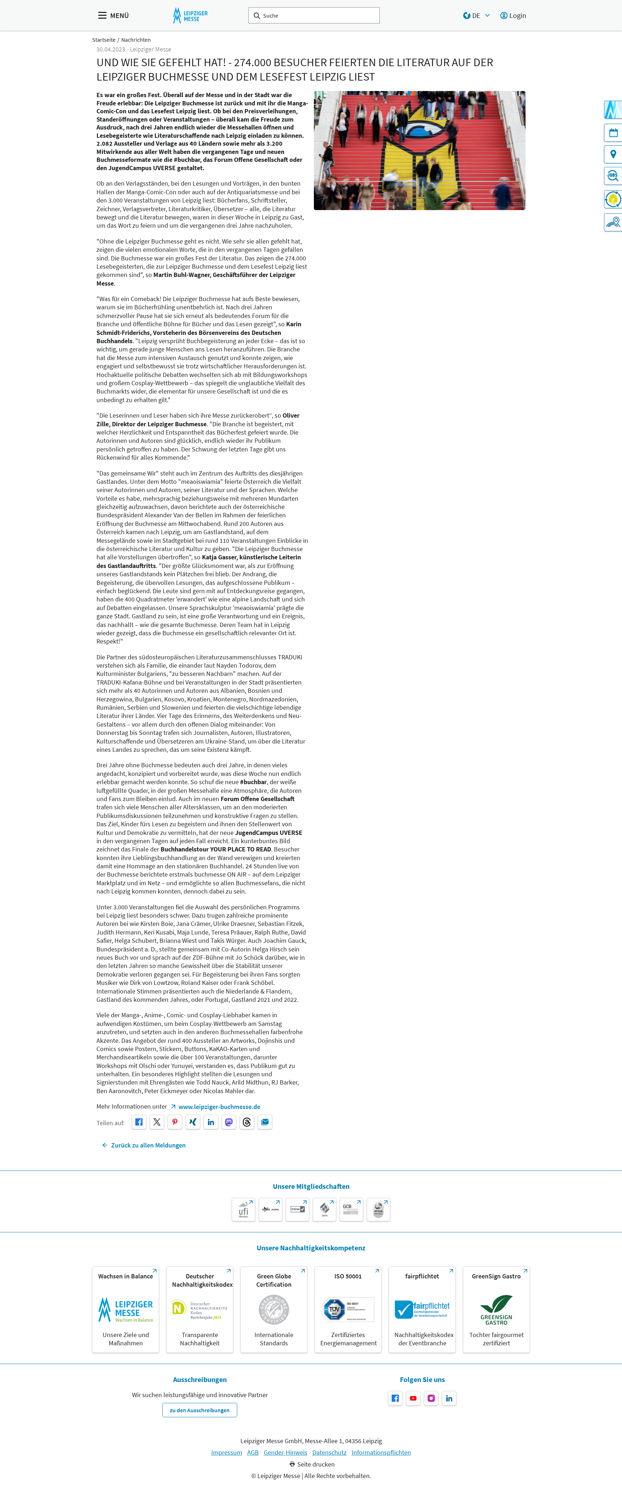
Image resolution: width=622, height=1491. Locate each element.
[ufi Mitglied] (243, 1209)
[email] (265, 1122)
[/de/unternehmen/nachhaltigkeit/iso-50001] (348, 1310)
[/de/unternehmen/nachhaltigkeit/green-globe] (274, 1310)
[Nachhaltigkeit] (613, 199)
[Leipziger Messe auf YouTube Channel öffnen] (413, 1398)
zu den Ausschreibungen (200, 1410)
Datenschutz (329, 1452)
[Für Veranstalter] (613, 222)
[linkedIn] (211, 1122)
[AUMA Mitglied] (270, 1209)
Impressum (226, 1452)
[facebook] (139, 1122)
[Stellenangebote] (613, 176)
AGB (253, 1452)
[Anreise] (613, 154)
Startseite (104, 39)
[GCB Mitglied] (351, 1209)
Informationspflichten (381, 1452)
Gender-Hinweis (285, 1452)
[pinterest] (175, 1122)
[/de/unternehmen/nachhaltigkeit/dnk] (200, 1310)
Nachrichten (136, 39)
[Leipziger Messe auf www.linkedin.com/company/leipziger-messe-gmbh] (449, 1398)
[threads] (247, 1122)
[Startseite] (190, 15)
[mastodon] (229, 1122)
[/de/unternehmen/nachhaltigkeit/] (126, 1310)
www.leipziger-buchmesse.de (219, 1107)
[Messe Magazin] (613, 110)
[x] (157, 1122)
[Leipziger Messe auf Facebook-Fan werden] (395, 1398)
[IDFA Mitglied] (324, 1209)
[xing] (193, 1122)
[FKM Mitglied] (297, 1209)
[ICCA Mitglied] (378, 1209)
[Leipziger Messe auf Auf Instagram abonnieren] (431, 1398)
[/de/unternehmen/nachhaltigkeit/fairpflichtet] (422, 1310)
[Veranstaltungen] (613, 133)
